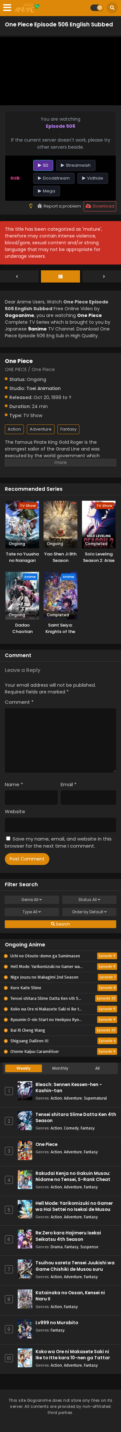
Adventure (41, 429)
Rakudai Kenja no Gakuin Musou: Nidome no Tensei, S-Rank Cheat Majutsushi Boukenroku (72, 1179)
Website (15, 811)
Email (68, 784)
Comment (19, 702)
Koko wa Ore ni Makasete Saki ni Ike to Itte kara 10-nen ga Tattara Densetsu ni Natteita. (74, 1358)
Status (87, 899)
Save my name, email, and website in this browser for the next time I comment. (58, 842)
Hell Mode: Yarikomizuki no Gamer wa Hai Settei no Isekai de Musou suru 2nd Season (74, 1209)
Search (62, 924)
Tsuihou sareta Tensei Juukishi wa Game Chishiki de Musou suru (75, 1266)
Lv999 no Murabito (56, 1323)
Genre (29, 899)
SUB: (15, 178)
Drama (57, 1246)
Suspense (89, 1246)
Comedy (71, 1128)
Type (30, 912)
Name (14, 784)
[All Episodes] (60, 276)
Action (14, 429)
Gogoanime (19, 315)
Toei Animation (43, 388)
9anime (37, 329)
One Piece (46, 1144)
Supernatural (95, 1098)
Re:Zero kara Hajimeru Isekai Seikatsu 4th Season (68, 1236)
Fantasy (68, 429)
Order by (87, 912)
